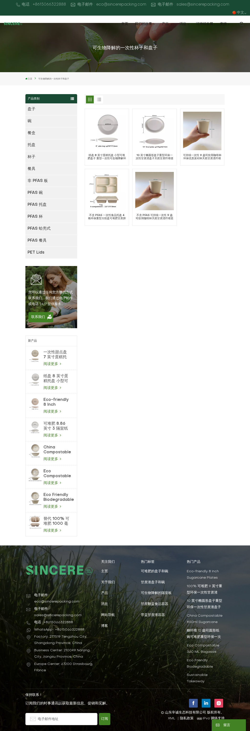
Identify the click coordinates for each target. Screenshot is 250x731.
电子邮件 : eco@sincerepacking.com (111, 5)
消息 (182, 24)
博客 (104, 626)
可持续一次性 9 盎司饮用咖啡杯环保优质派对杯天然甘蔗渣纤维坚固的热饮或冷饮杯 (202, 157)
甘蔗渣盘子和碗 (153, 582)
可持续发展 (204, 24)
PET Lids (36, 253)
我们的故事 (143, 24)
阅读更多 (51, 364)
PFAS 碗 (35, 193)
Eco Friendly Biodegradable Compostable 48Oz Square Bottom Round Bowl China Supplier (58, 497)
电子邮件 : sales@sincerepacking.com (193, 5)
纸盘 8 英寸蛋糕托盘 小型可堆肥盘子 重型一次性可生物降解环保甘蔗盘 (55, 379)
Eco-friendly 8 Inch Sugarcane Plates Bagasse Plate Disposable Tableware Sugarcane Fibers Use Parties (56, 402)
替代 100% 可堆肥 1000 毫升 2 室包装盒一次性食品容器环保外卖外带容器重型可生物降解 (56, 521)
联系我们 (38, 317)
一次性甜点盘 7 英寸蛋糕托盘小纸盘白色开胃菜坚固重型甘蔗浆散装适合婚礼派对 (55, 355)
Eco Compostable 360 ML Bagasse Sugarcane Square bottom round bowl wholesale (57, 474)
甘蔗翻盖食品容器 (154, 604)
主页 (124, 24)
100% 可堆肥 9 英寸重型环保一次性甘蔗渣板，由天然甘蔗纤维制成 (204, 590)
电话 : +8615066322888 (44, 5)
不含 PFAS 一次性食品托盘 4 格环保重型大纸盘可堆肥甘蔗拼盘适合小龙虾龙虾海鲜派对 (107, 217)
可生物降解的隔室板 (156, 593)
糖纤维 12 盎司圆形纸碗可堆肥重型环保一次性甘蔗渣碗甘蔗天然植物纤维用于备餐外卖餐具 (204, 634)
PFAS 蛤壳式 (39, 229)
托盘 (31, 145)
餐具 (31, 169)
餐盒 (31, 133)
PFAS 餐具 (37, 241)
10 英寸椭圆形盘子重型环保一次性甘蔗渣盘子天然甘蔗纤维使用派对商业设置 (154, 157)
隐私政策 (187, 718)
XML (171, 718)
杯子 (31, 157)
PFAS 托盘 (37, 205)
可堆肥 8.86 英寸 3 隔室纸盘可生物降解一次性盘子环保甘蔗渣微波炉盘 (55, 426)
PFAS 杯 (35, 217)
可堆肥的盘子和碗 (154, 571)
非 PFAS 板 (38, 181)
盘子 (31, 109)
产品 (166, 24)
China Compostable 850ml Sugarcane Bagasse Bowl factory (57, 450)
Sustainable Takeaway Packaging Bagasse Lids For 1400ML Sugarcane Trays (204, 678)
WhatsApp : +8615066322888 (59, 629)
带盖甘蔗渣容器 (153, 615)
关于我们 (108, 582)
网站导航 (108, 615)
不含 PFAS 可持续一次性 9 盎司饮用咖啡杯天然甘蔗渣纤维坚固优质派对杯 (154, 217)
